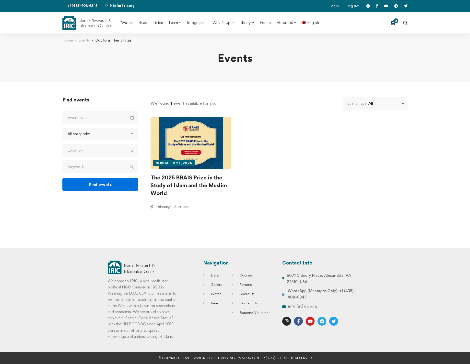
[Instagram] (286, 321)
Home (67, 40)
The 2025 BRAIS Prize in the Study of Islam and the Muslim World (189, 185)
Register (353, 6)
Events (84, 40)
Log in (334, 6)
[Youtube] (310, 321)
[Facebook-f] (298, 321)
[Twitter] (333, 321)
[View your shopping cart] (394, 23)
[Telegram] (321, 321)
